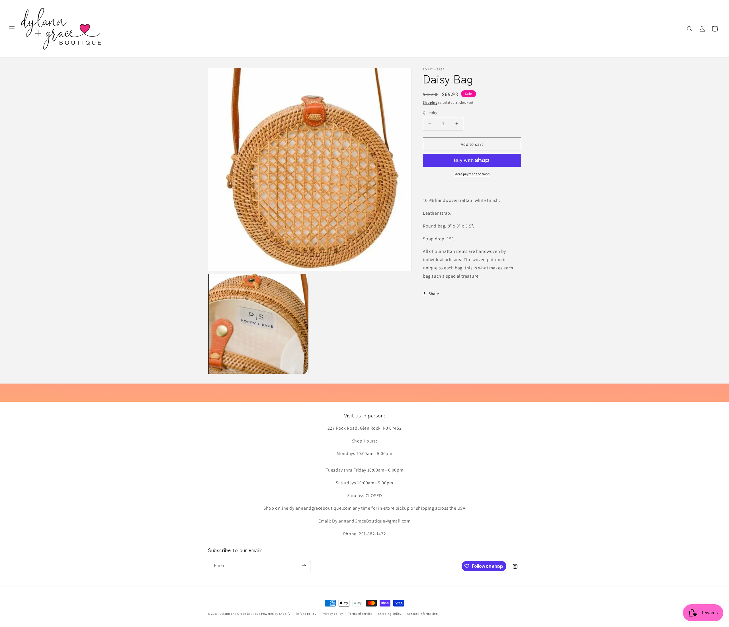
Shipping (430, 102)
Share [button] (434, 293)
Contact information (422, 614)
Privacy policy (332, 614)
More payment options (472, 174)
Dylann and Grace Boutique (240, 614)
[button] (12, 28)
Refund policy (306, 614)
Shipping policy (390, 614)
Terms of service (360, 614)
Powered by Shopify (275, 614)
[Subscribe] (304, 565)
